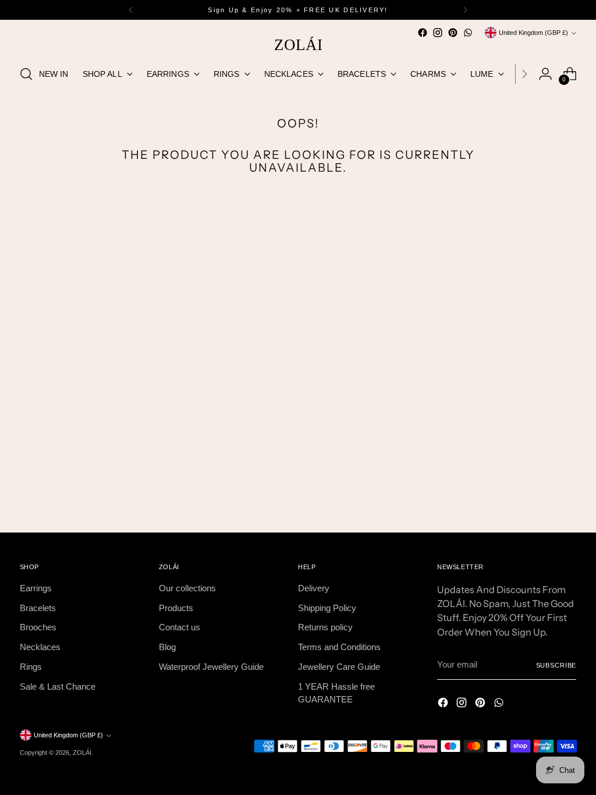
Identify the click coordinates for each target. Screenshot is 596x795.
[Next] (465, 10)
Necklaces (40, 647)
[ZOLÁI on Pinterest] (453, 32)
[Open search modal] (26, 74)
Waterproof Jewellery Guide (211, 667)
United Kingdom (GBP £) (533, 32)
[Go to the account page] (545, 74)
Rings (31, 667)
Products (176, 608)
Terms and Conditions (339, 647)
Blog (167, 647)
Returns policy (325, 627)
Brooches (38, 627)
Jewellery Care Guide (339, 667)
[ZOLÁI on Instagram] (437, 32)
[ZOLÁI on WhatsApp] (468, 32)
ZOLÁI (82, 752)
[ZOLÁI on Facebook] (422, 32)
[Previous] (131, 10)
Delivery (313, 588)
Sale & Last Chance (57, 686)
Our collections (187, 588)
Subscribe (556, 665)
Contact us (179, 627)
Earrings (36, 588)
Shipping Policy (327, 608)
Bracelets (38, 608)
